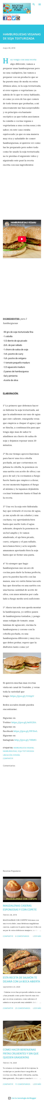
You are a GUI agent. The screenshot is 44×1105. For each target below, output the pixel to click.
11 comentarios (22, 1084)
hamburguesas (10, 751)
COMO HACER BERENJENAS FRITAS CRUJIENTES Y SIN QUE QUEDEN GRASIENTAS (20, 1053)
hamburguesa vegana (23, 748)
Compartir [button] (8, 758)
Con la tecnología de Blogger (23, 1098)
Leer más (37, 936)
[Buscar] (33, 4)
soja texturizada (26, 751)
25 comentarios (22, 1008)
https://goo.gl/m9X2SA (23, 722)
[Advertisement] (22, 193)
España (16, 755)
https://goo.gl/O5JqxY (22, 696)
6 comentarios (22, 936)
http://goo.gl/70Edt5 (25, 739)
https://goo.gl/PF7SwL (25, 731)
